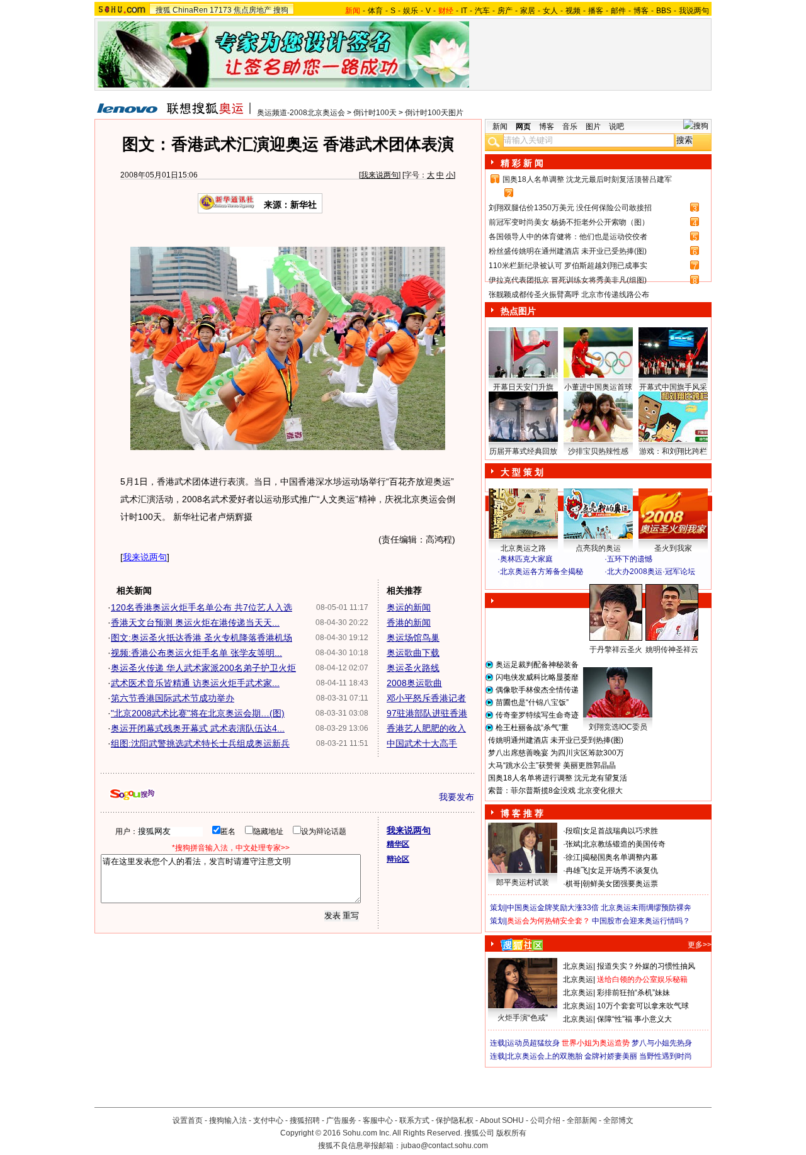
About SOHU (502, 1120)
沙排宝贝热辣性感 (598, 451)
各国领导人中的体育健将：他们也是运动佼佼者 (568, 236)
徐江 (573, 857)
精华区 (398, 844)
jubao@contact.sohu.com (444, 1145)
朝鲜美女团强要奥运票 (620, 883)
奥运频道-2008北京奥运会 (301, 112)
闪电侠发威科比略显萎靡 (537, 677)
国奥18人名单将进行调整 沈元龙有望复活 (557, 778)
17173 (221, 10)
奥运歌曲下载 (413, 653)
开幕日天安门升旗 (523, 387)
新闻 (500, 126)
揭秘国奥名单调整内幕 (620, 857)
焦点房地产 (252, 10)
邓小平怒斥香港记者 (426, 698)
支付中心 (268, 1120)
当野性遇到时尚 (665, 1056)
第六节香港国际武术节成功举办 (172, 698)
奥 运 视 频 (522, 583)
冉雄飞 (576, 870)
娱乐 (410, 10)
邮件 (618, 10)
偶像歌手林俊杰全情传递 (537, 689)
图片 (593, 126)
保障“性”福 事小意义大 (634, 1019)
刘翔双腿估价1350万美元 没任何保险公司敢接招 (570, 207)
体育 (375, 10)
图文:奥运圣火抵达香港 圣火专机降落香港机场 (201, 638)
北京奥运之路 (523, 548)
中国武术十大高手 (422, 743)
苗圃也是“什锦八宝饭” (532, 702)
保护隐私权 (455, 1120)
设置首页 (188, 1120)
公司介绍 (545, 1120)
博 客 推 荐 (522, 813)
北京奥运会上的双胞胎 (544, 1056)
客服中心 (378, 1120)
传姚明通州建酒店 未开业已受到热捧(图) (555, 740)
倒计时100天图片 (434, 112)
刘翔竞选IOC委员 (618, 727)
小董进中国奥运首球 (598, 387)
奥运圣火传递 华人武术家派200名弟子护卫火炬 (203, 668)
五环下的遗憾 (629, 559)
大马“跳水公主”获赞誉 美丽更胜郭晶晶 (552, 765)
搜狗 (280, 10)
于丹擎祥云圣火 (615, 649)
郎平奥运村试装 (522, 882)
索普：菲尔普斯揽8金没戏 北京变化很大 (555, 790)
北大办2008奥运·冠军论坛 (651, 571)
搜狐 (163, 10)
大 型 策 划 (522, 472)
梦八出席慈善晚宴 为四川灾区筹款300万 (556, 752)
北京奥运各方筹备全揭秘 (541, 571)
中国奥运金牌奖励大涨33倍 (553, 907)
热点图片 (518, 311)
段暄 (573, 830)
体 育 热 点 (604, 661)
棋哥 (573, 883)
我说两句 (694, 10)
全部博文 (618, 1120)
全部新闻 (582, 1120)
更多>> (700, 944)
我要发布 (456, 797)
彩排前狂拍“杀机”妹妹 (633, 992)
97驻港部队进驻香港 (427, 713)
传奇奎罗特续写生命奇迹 (537, 715)
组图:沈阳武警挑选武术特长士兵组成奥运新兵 (200, 743)
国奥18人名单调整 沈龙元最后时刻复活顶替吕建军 (587, 179)
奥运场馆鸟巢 (413, 638)
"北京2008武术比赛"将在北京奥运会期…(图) (198, 713)
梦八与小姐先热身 (662, 1043)
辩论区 (398, 859)
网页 (523, 126)
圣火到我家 (673, 548)
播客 (595, 10)
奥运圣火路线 (413, 668)
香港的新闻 (409, 622)
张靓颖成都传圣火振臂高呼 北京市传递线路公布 (569, 294)
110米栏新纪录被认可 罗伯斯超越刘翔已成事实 (568, 265)
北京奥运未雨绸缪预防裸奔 (646, 907)
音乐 (569, 126)
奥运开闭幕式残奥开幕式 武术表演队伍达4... (198, 728)
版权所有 (511, 1133)
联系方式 (414, 1120)
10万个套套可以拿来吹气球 (643, 1005)
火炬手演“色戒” (522, 1017)
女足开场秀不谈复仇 (624, 870)
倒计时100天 (375, 112)
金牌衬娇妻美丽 (610, 1056)
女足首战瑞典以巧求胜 (620, 830)
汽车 (482, 10)
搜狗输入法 (228, 1120)
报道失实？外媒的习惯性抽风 (646, 966)
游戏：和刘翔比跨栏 (673, 451)
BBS (663, 10)
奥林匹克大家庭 (526, 559)
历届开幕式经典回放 (523, 451)
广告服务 (341, 1120)
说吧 (616, 126)
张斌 (573, 844)
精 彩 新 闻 (522, 163)
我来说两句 (380, 175)
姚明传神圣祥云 (671, 649)
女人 (550, 10)
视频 (573, 10)
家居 (527, 10)
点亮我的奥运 (598, 548)
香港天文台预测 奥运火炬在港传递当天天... (195, 622)
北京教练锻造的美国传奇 (624, 844)
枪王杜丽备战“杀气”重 (532, 727)
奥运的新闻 (409, 607)
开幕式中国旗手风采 (673, 387)
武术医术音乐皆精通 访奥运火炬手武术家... (195, 683)
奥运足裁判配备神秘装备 (537, 664)
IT (464, 10)
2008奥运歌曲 (414, 683)
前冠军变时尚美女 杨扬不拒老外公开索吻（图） (569, 222)
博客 (641, 10)
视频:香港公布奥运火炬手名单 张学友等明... (196, 653)
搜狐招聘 (305, 1120)
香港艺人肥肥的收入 (426, 728)
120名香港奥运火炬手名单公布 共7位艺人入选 (201, 607)
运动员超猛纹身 (533, 1043)
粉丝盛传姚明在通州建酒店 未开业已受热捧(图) (568, 251)
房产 (505, 10)
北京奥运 (578, 966)
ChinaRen (190, 10)
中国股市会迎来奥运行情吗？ (641, 920)
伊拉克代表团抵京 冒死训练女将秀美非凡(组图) (568, 280)
